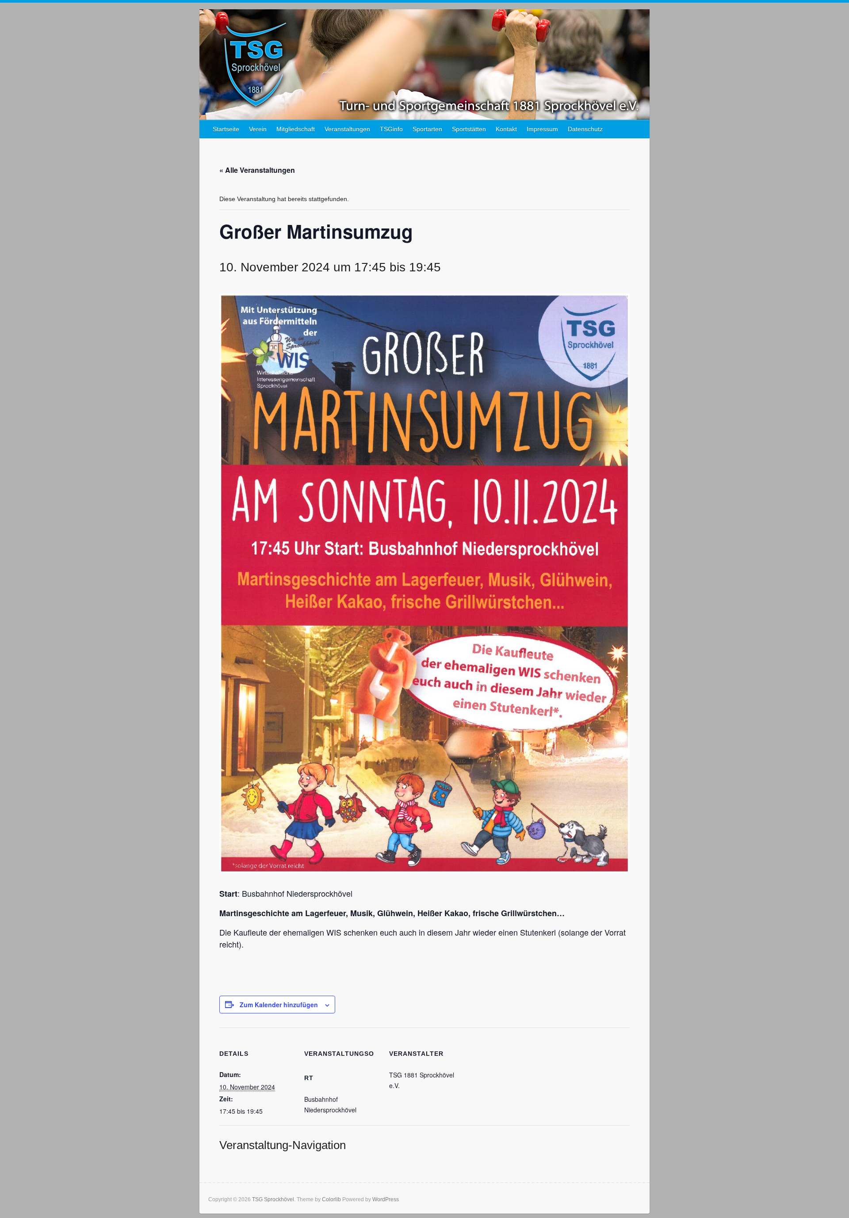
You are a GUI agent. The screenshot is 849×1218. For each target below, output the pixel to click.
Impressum (542, 129)
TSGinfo (391, 129)
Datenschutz (585, 129)
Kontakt (506, 129)
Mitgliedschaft (295, 129)
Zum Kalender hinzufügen (279, 1004)
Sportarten (427, 129)
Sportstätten (469, 129)
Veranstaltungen (347, 129)
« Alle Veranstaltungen (257, 170)
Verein (258, 129)
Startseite (226, 129)
